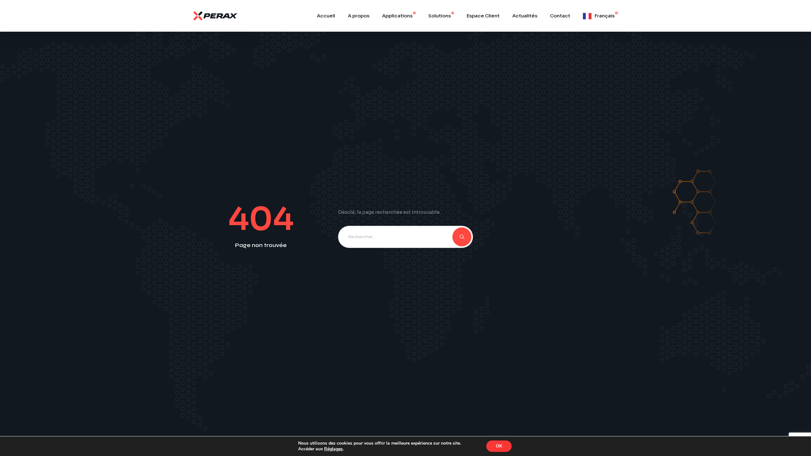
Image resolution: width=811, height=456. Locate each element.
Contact (560, 16)
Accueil (326, 16)
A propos (358, 16)
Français (605, 16)
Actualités (524, 16)
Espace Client (483, 16)
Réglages (333, 449)
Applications (397, 16)
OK (499, 446)
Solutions (439, 16)
